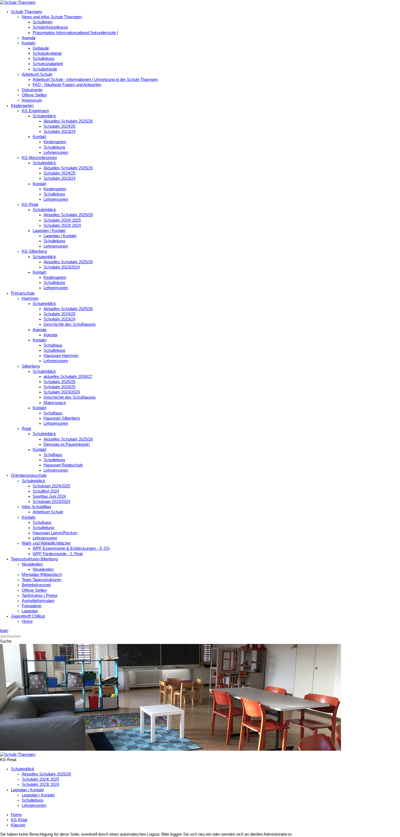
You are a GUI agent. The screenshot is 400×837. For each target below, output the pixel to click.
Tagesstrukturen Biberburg (34, 559)
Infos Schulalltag (36, 507)
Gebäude (41, 48)
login (4, 630)
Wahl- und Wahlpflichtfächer (46, 543)
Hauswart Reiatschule (63, 465)
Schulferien (43, 22)
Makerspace (55, 403)
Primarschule (23, 293)
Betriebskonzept (36, 585)
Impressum (32, 100)
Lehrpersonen (56, 152)
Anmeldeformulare (38, 600)
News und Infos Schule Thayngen (52, 17)
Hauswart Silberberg (62, 418)
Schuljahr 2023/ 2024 (62, 225)
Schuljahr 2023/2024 (62, 267)
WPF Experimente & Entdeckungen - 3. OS (71, 548)
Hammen (30, 298)
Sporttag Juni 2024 (49, 496)
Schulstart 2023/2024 (51, 501)
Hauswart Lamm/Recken (55, 533)
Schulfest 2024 (46, 491)
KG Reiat (30, 204)
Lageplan (30, 611)
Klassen (18, 825)
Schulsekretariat (47, 53)
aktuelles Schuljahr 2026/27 (68, 376)
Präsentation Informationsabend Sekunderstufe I (75, 32)
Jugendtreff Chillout (28, 616)
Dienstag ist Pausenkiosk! (67, 444)
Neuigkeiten (32, 564)
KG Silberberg (34, 251)
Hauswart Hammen (61, 355)
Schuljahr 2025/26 (59, 382)
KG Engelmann (35, 111)
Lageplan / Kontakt (49, 230)
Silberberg (31, 366)
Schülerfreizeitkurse (50, 27)
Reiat (26, 428)
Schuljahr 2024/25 (59, 126)
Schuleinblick (44, 116)
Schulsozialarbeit (48, 64)
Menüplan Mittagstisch (42, 574)
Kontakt (28, 43)
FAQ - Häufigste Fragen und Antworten (67, 85)
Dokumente (32, 90)
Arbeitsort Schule (37, 74)
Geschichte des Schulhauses (70, 324)
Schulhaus (53, 345)
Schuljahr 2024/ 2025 (62, 220)
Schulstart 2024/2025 (51, 486)
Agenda (28, 38)
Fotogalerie (31, 606)
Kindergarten (22, 105)
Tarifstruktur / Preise (39, 595)
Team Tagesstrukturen (41, 580)
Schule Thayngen (26, 12)
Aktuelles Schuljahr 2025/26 (68, 121)
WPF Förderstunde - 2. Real (57, 554)
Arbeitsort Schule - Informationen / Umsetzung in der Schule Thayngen (95, 79)
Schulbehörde (45, 69)
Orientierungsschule (29, 475)
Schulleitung (43, 58)
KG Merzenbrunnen (39, 157)
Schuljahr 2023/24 (59, 131)
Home (27, 621)
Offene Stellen (34, 95)
